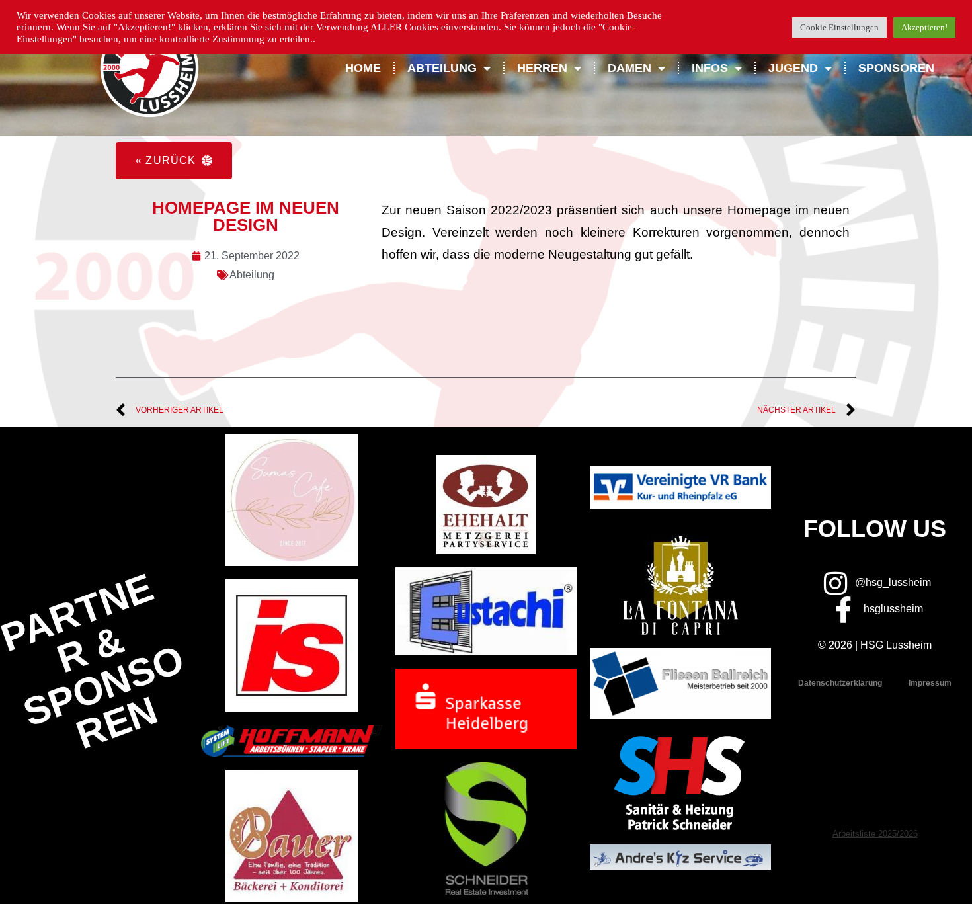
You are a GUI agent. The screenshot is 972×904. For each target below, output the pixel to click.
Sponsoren (896, 68)
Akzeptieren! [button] (924, 27)
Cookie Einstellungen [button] (839, 27)
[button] (174, 160)
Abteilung (251, 274)
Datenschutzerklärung (840, 683)
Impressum (930, 683)
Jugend (793, 68)
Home (363, 68)
